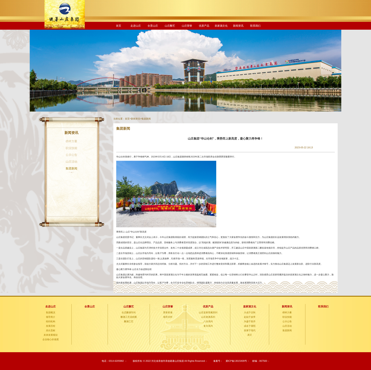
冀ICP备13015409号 (236, 361)
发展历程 (50, 326)
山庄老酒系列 (208, 317)
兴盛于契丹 (249, 321)
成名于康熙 (249, 326)
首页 (118, 25)
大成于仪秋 (249, 312)
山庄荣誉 (187, 25)
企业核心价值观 (50, 339)
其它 (249, 335)
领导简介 (50, 317)
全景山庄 (153, 25)
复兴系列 (208, 326)
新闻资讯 (238, 25)
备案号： (218, 361)
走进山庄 (135, 25)
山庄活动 (71, 161)
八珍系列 (208, 321)
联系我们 (255, 25)
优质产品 (204, 25)
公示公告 (71, 154)
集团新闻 (71, 168)
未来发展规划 (51, 335)
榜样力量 (71, 141)
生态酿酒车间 (129, 312)
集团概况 (50, 312)
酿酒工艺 (128, 321)
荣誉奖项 (167, 312)
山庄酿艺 (170, 25)
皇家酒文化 (221, 25)
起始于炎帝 (249, 317)
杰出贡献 (50, 330)
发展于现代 (249, 330)
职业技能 (71, 148)
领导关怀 (167, 317)
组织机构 (50, 321)
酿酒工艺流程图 (129, 317)
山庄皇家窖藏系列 (208, 312)
